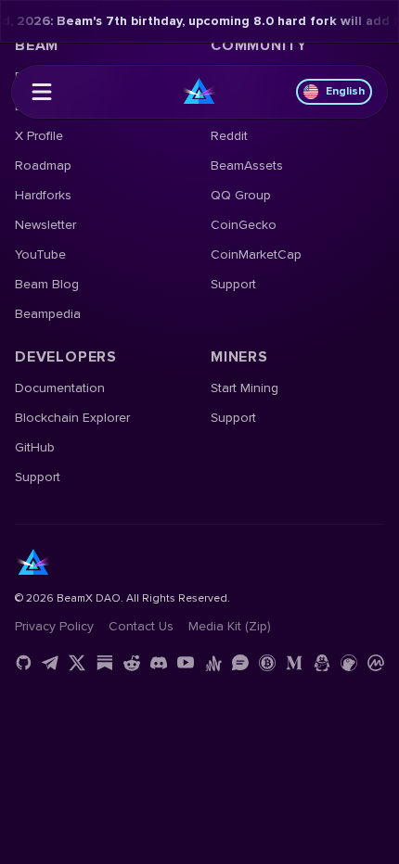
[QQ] (322, 662)
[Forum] (240, 662)
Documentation (60, 388)
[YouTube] (185, 662)
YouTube (40, 254)
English (345, 91)
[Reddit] (131, 662)
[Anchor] (213, 662)
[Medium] (294, 662)
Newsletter (45, 225)
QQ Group (241, 195)
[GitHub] (23, 662)
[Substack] (105, 662)
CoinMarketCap (256, 254)
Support (233, 284)
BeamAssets (247, 165)
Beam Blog (47, 284)
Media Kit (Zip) (229, 626)
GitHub (35, 447)
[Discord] (158, 662)
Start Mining (244, 388)
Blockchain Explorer (72, 418)
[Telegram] (50, 662)
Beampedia (48, 314)
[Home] (199, 91)
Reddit (229, 136)
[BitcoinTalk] (267, 662)
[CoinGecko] (349, 662)
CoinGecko (244, 225)
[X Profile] (77, 662)
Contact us (141, 626)
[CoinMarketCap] (375, 662)
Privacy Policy (54, 626)
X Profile (39, 136)
